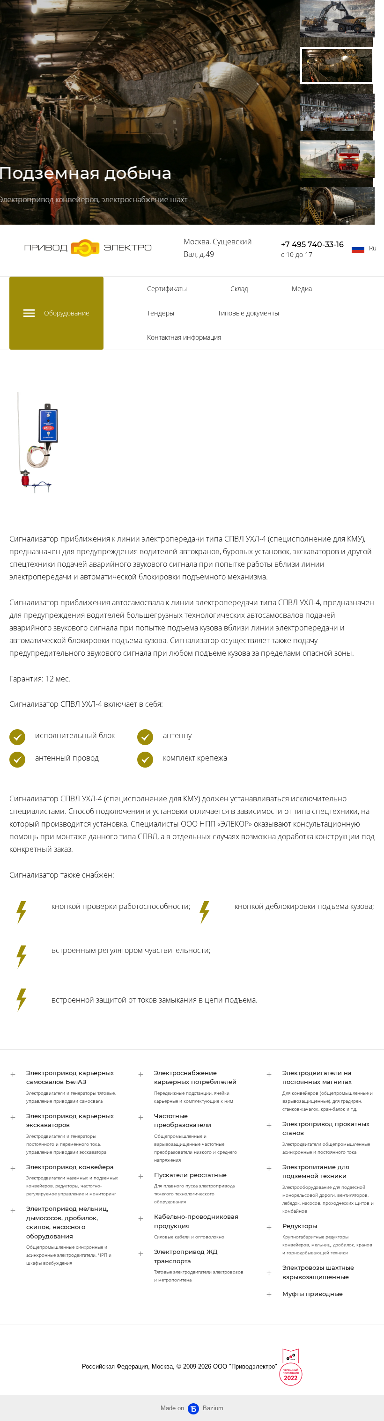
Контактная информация (184, 337)
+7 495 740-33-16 (312, 244)
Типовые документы (248, 312)
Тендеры (160, 312)
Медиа (302, 288)
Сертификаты (167, 288)
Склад (239, 288)
